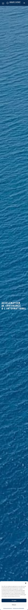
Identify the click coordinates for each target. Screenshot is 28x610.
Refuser (14, 604)
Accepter (14, 600)
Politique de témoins (7, 608)
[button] (25, 583)
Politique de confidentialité (18, 608)
